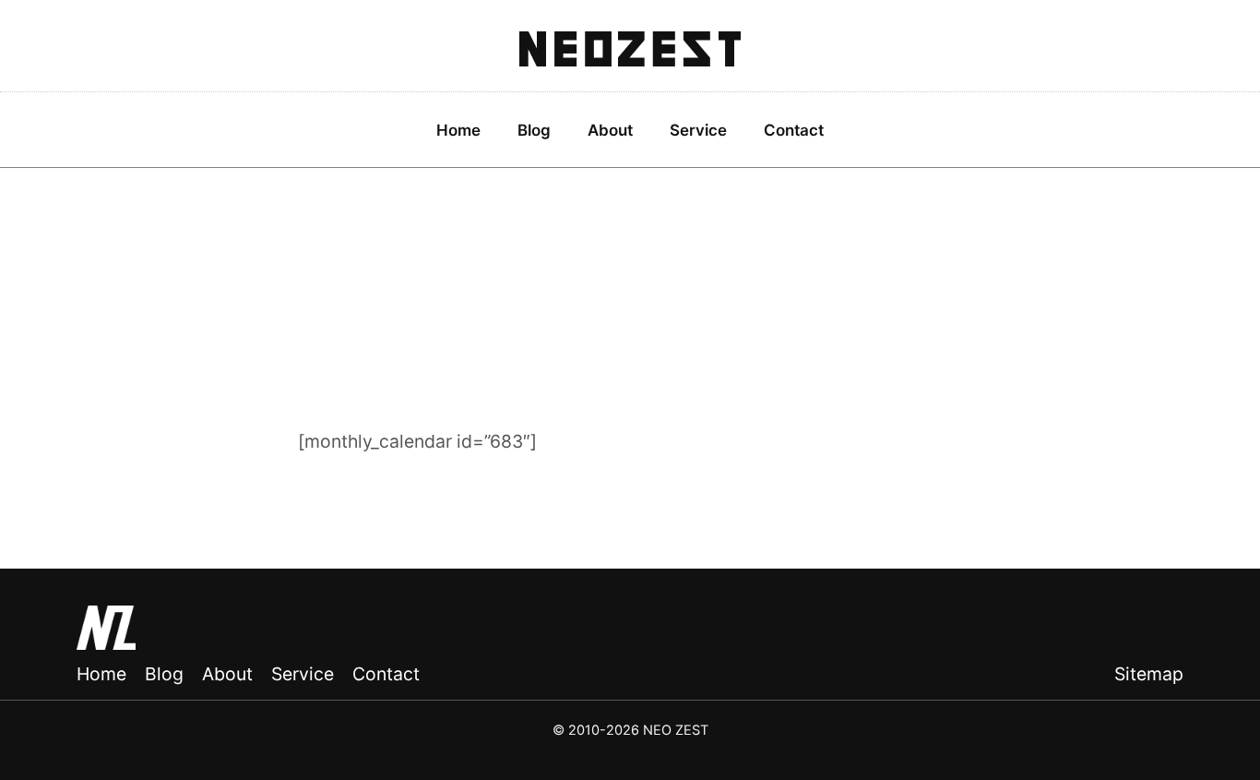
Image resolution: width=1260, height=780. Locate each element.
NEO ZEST (630, 49)
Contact (794, 130)
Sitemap (1148, 674)
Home (458, 130)
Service (698, 130)
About (610, 130)
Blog (534, 130)
